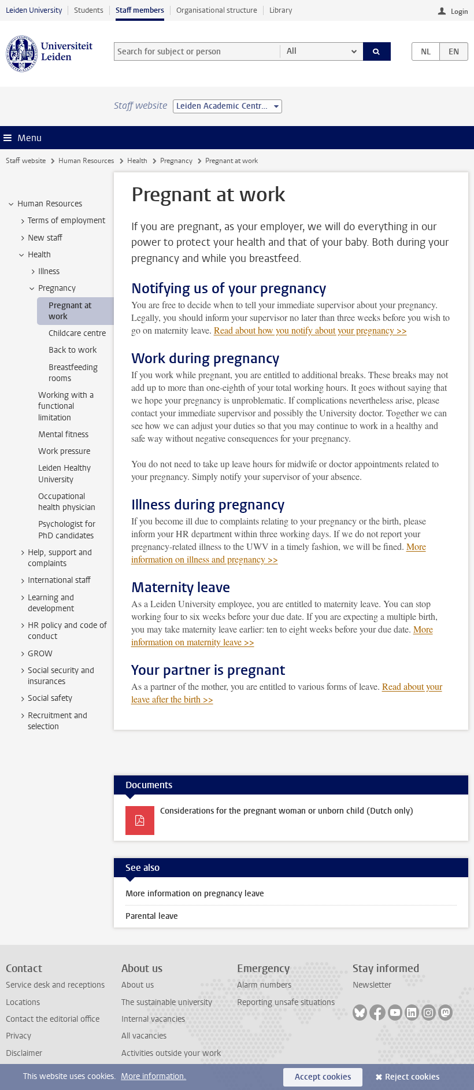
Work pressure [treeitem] (64, 451)
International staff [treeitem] (59, 580)
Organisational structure (216, 10)
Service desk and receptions (55, 985)
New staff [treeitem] (45, 237)
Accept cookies (323, 1076)
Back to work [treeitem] (73, 350)
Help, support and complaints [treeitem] (60, 558)
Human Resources (86, 160)
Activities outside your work (171, 1053)
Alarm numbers (264, 985)
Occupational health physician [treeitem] (66, 502)
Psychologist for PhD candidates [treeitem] (66, 530)
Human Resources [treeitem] (49, 203)
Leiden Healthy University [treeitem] (64, 474)
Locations (23, 1002)
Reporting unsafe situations (286, 1002)
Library (280, 10)
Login (459, 11)
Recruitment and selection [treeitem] (57, 721)
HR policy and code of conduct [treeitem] (67, 631)
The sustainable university (166, 1002)
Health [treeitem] (39, 254)
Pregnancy (176, 160)
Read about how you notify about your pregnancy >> (310, 330)
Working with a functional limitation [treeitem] (66, 406)
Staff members (140, 10)
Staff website (26, 160)
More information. (153, 1076)
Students (88, 10)
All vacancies (143, 1035)
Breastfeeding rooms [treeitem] (73, 373)
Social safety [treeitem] (50, 698)
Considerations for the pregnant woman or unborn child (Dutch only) (286, 811)
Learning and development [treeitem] (51, 603)
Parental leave (151, 916)
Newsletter (372, 985)
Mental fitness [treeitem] (63, 434)
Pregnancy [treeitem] (57, 288)
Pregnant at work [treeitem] (70, 311)
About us (137, 985)
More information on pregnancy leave (194, 893)
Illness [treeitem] (49, 271)
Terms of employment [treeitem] (66, 220)
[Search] (377, 51)
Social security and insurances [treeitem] (61, 676)
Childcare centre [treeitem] (77, 333)
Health (137, 160)
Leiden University (34, 10)
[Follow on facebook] (377, 1012)
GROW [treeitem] (40, 653)
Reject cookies (412, 1076)
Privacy (18, 1035)
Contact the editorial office (52, 1019)
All (292, 51)
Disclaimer (24, 1053)
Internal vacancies (153, 1019)
